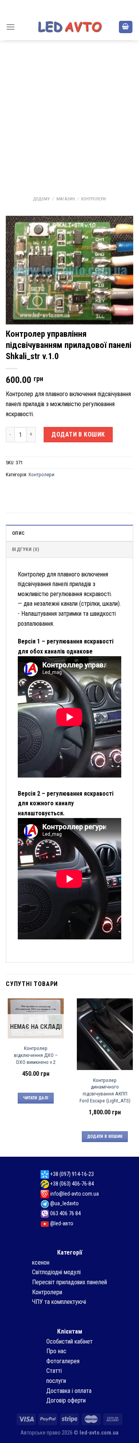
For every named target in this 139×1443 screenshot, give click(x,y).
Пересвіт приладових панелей (69, 1282)
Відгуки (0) (25, 549)
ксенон (40, 1262)
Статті (54, 1370)
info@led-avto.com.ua (74, 1194)
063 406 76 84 (65, 1213)
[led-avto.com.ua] (69, 27)
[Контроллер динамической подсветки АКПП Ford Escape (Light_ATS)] (105, 1034)
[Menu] (10, 26)
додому (41, 199)
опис (18, 533)
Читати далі (36, 1097)
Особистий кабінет (69, 1341)
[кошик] (126, 27)
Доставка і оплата (69, 1390)
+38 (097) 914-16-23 (71, 1174)
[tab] (69, 533)
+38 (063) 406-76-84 (71, 1184)
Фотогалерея (63, 1361)
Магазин (65, 199)
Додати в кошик (78, 434)
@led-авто (61, 1223)
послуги (56, 1380)
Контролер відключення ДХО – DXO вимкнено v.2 (36, 1055)
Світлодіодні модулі (56, 1272)
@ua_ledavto (64, 1203)
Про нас (56, 1351)
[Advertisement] (69, 113)
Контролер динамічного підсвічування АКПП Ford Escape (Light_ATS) (105, 1090)
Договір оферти (66, 1400)
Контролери (93, 199)
